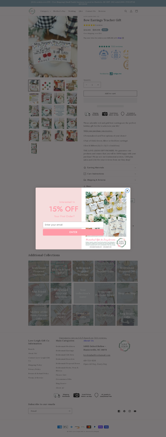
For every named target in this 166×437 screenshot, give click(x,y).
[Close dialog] (127, 191)
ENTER (73, 232)
